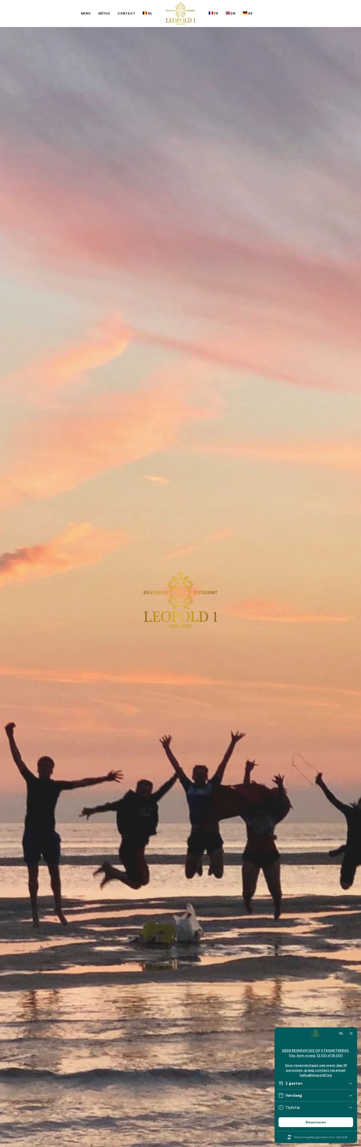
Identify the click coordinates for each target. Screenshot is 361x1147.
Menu (86, 13)
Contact (126, 13)
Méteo (104, 13)
